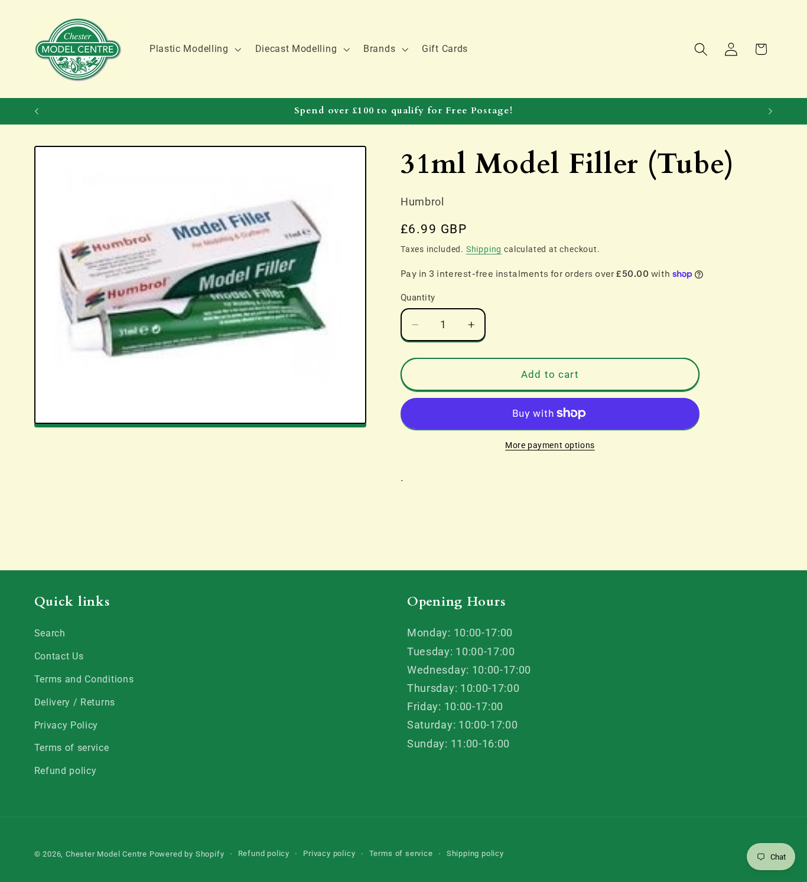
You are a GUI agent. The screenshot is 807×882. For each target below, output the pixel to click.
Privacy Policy (66, 725)
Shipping (484, 249)
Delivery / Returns (74, 702)
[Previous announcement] (37, 111)
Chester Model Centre (106, 854)
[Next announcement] (770, 111)
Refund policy (65, 770)
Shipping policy (475, 854)
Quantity (418, 297)
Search (50, 633)
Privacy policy (329, 854)
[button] (194, 49)
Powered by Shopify (186, 854)
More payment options (550, 445)
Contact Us (59, 656)
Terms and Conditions (84, 679)
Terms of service (71, 748)
